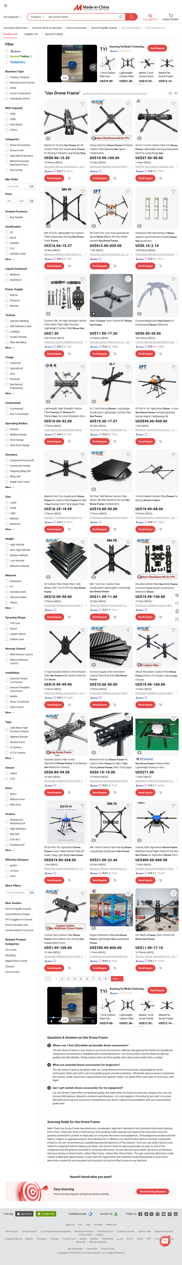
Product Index (85, 1234)
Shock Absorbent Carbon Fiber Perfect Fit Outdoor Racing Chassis (156, 675)
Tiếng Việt (80, 1241)
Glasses (9, 966)
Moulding (10, 955)
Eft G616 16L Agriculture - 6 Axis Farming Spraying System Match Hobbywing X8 (156, 412)
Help (88, 1224)
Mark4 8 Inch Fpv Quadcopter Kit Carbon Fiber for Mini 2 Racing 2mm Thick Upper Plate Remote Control (65, 500)
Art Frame (10, 949)
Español (29, 1238)
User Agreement (75, 1248)
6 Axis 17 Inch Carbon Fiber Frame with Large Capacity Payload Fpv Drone (127, 74)
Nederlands (107, 1238)
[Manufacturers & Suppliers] (91, 7)
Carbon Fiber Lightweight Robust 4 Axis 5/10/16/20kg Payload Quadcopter (155, 765)
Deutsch (94, 1238)
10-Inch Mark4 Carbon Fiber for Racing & (156, 498)
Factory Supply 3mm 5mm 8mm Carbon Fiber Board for (108, 675)
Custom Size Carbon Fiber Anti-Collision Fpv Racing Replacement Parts (64, 938)
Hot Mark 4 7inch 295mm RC (155, 936)
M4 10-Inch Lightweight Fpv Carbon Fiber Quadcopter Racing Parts (64, 236)
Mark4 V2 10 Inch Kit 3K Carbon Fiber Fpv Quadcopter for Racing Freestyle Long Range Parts (65, 149)
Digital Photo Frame (16, 960)
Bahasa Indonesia (97, 1241)
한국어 (130, 1238)
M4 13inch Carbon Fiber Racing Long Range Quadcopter (111, 849)
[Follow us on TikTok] (146, 1213)
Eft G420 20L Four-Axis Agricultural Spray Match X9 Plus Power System (109, 236)
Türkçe (170, 1238)
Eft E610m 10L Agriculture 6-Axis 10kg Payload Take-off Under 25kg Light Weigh (64, 851)
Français (54, 1238)
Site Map (98, 1224)
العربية (120, 1238)
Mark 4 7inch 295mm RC (111, 322)
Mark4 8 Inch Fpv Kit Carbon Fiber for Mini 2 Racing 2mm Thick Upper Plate (111, 763)
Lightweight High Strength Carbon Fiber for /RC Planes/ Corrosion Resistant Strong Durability (65, 412)
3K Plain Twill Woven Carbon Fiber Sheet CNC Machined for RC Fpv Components (110, 500)
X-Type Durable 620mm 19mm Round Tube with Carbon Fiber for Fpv (65, 675)
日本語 (140, 1238)
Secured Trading (54, 34)
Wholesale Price (105, 1231)
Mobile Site (111, 1224)
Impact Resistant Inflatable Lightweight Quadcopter (109, 938)
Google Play (46, 1213)
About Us (70, 1224)
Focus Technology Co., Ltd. (93, 1252)
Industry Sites (144, 1231)
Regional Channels (164, 1231)
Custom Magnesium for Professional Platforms (154, 322)
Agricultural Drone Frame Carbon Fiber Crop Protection (107, 74)
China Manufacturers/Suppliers (56, 1231)
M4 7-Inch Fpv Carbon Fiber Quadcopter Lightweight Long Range (110, 587)
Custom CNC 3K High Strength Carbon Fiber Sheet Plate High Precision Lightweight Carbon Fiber (65, 324)
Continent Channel (125, 1231)
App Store (24, 1213)
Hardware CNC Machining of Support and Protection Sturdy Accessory (156, 236)
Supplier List (31, 34)
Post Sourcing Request (153, 1191)
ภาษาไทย (159, 1238)
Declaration (91, 1248)
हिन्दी (149, 1238)
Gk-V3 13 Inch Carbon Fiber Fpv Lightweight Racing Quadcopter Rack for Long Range (156, 149)
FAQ (80, 1224)
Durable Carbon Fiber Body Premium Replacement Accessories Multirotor (156, 587)
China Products (29, 1231)
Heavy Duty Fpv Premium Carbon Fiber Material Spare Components (111, 149)
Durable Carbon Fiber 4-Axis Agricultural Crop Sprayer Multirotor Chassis (65, 763)
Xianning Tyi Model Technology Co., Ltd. (127, 46)
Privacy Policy (108, 1248)
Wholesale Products (84, 1231)
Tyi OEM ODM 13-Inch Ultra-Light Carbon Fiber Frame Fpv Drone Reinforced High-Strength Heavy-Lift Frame (166, 74)
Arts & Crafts (12, 972)
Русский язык (69, 1238)
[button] (102, 63)
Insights (99, 1234)
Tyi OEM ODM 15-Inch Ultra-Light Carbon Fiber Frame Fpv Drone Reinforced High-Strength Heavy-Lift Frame (146, 74)
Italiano (83, 1238)
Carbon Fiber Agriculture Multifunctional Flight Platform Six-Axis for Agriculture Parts (156, 851)
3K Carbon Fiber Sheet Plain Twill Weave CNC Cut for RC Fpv (65, 587)
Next (116, 978)
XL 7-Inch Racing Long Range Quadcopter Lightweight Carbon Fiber (110, 412)
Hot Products (12, 1231)
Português (42, 1238)
